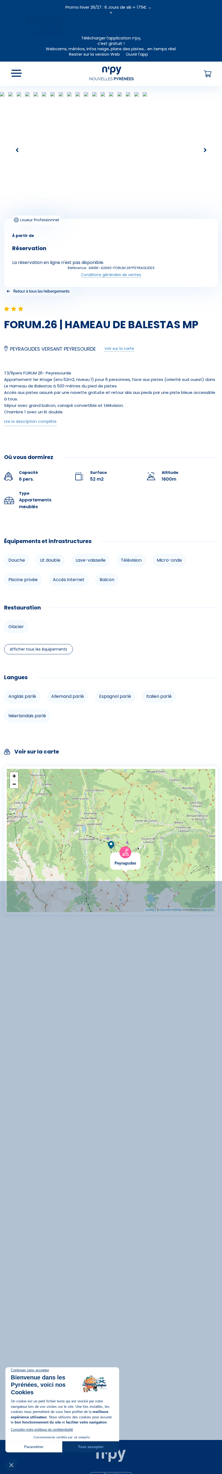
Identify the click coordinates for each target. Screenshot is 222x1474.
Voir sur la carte (119, 348)
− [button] (14, 784)
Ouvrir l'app (137, 54)
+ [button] (14, 776)
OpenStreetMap (171, 910)
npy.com (208, 910)
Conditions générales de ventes (111, 274)
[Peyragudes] (140, 855)
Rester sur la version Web (94, 54)
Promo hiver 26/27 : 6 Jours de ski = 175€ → (109, 7)
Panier (207, 74)
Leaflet (149, 910)
